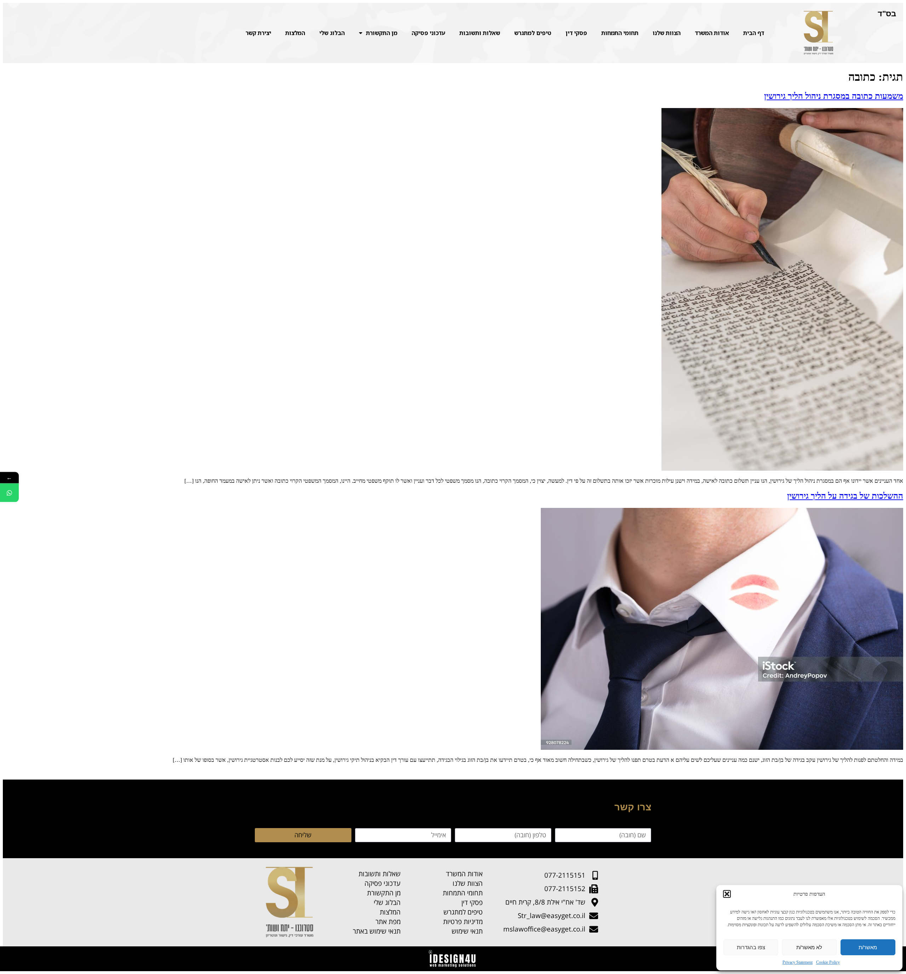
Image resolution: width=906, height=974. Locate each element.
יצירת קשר (258, 33)
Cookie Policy (828, 962)
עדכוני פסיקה (428, 33)
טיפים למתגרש (532, 33)
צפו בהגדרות (751, 947)
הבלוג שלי (332, 33)
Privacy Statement (797, 962)
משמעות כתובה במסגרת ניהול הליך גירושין (833, 96)
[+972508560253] (9, 492)
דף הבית (753, 33)
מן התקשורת (381, 33)
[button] (726, 893)
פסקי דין (576, 33)
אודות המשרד (712, 33)
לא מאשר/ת (809, 947)
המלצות (295, 33)
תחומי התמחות (619, 33)
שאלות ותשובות (479, 33)
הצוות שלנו (667, 33)
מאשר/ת (868, 947)
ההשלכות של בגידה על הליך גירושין (845, 495)
